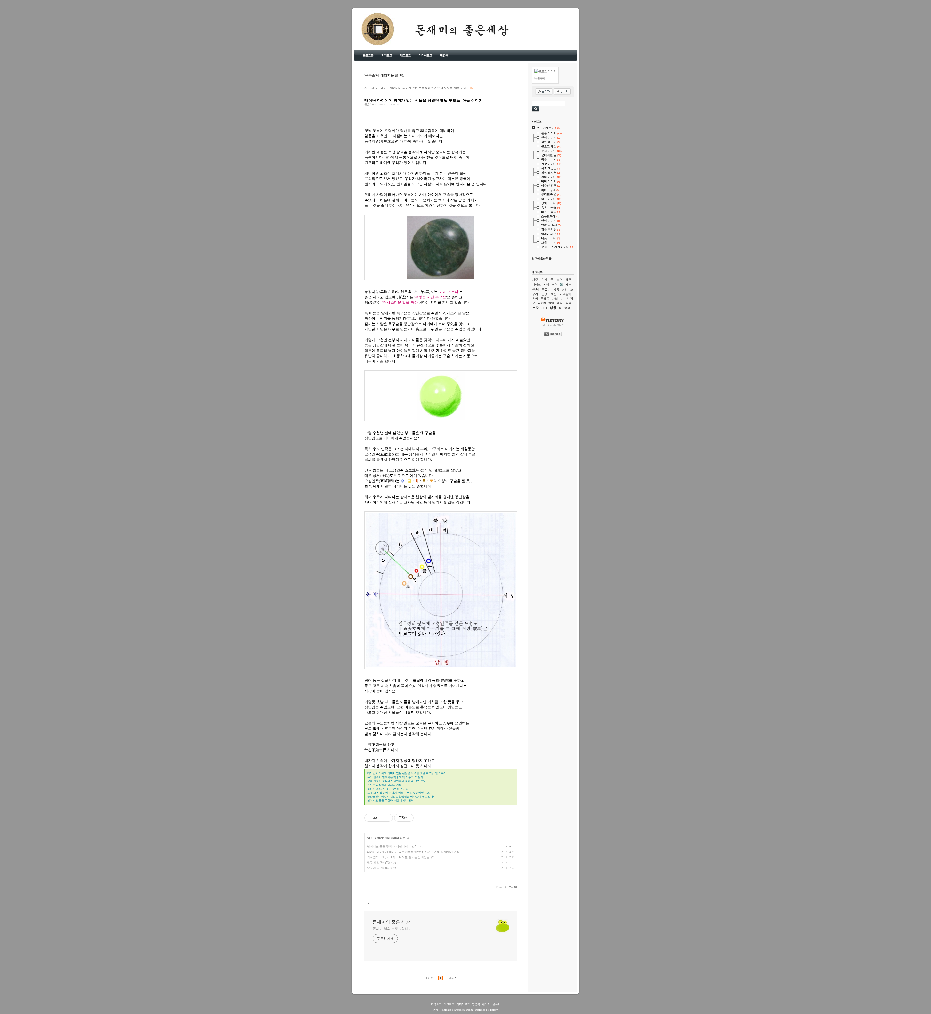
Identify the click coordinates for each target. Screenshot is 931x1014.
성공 (553, 308)
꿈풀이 (546, 289)
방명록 (444, 55)
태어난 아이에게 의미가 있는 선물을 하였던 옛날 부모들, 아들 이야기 (425, 88)
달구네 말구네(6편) (379, 868)
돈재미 (437, 1009)
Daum (469, 1009)
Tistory (494, 1009)
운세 (535, 289)
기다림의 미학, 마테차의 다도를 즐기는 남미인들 (398, 857)
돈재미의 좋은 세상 (371, 34)
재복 (568, 284)
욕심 (560, 303)
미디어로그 (425, 55)
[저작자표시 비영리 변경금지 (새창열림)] (420, 818)
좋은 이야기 (370, 104)
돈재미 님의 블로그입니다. (393, 928)
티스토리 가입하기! (552, 324)
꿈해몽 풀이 (546, 303)
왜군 (568, 279)
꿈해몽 (545, 298)
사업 (555, 298)
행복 (567, 308)
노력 (559, 279)
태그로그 (405, 55)
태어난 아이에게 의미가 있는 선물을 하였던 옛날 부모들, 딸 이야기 (410, 852)
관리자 (486, 1004)
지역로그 (386, 55)
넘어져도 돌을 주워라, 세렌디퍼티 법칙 (392, 846)
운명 (544, 294)
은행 (535, 298)
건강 (565, 289)
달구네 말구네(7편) (379, 862)
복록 (556, 289)
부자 (535, 308)
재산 (553, 294)
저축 (554, 284)
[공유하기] (381, 817)
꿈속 (568, 303)
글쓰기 (496, 1004)
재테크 (536, 284)
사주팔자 (565, 294)
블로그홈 (368, 55)
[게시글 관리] (387, 817)
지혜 (546, 284)
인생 (544, 279)
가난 (544, 308)
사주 (535, 279)
